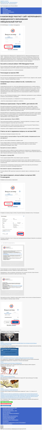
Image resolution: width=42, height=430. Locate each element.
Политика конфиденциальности (9, 417)
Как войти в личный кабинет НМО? (10, 408)
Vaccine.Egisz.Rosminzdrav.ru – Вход (10, 410)
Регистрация (5, 9)
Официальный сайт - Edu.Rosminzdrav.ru (8, 3)
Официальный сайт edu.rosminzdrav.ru (10, 416)
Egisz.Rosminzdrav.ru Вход (8, 409)
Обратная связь (6, 13)
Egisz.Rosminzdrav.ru (7, 10)
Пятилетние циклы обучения (8, 418)
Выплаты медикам (6, 412)
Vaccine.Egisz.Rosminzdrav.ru (8, 12)
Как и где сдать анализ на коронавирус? (11, 413)
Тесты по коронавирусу (7, 423)
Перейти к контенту (4, 1)
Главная (4, 8)
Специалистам (6, 421)
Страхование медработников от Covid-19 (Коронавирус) (14, 422)
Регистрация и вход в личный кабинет (10, 419)
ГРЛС (10, 24)
